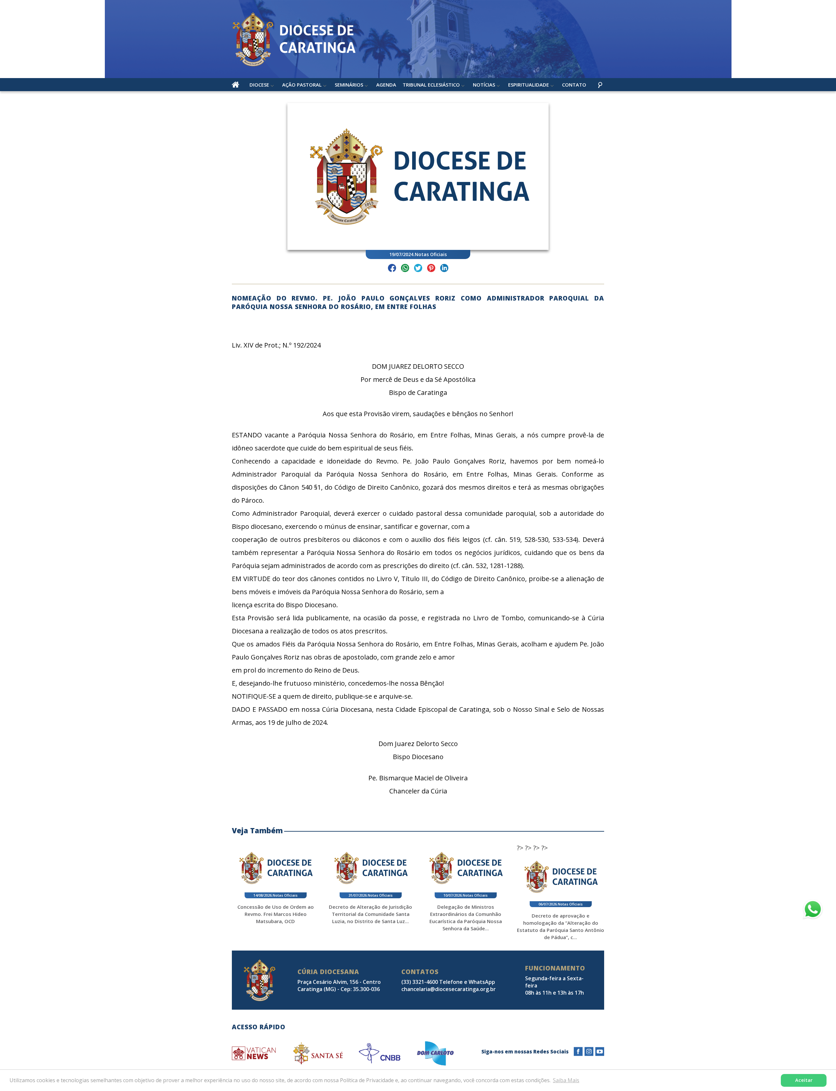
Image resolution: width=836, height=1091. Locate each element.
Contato (574, 84)
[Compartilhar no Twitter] (418, 269)
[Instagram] (589, 1051)
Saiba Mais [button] (566, 1080)
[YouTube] (599, 1051)
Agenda (386, 84)
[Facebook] (578, 1051)
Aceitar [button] (803, 1080)
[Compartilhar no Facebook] (392, 269)
